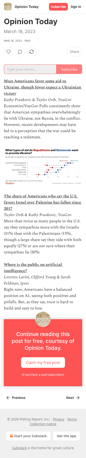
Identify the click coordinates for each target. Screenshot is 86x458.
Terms (72, 419)
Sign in (76, 7)
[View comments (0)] (20, 51)
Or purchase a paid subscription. (43, 375)
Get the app (66, 436)
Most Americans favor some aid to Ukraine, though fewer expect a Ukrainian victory (43, 87)
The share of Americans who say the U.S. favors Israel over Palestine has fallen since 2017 (43, 202)
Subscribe (58, 7)
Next (70, 398)
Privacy (58, 419)
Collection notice (43, 424)
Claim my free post (43, 362)
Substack (19, 448)
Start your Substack (30, 436)
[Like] (8, 51)
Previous (18, 398)
